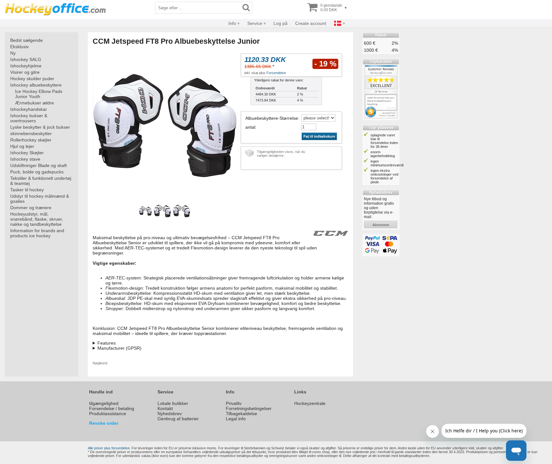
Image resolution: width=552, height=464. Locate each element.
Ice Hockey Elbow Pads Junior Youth (38, 94)
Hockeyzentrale (310, 403)
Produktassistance (107, 413)
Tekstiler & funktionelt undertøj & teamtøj (40, 181)
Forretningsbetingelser (249, 408)
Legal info (236, 418)
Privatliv (233, 403)
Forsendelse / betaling (111, 408)
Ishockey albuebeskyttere (36, 84)
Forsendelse (276, 73)
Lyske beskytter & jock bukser (40, 127)
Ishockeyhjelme (26, 65)
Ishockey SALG (25, 59)
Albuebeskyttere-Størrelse (271, 118)
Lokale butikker (172, 403)
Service (254, 23)
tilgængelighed (104, 403)
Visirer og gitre (25, 72)
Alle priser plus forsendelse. (109, 448)
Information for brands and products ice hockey (37, 233)
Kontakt (165, 408)
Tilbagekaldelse (241, 413)
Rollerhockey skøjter (30, 139)
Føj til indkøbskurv (319, 136)
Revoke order (103, 423)
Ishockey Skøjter (27, 152)
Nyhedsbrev (169, 413)
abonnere (380, 225)
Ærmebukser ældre (34, 102)
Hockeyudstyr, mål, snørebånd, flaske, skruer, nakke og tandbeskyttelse (36, 219)
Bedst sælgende (26, 40)
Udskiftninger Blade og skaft (38, 165)
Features (106, 343)
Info (232, 23)
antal (250, 127)
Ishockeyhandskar (28, 109)
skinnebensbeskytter (31, 133)
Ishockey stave (25, 159)
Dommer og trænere (30, 207)
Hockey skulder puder (32, 78)
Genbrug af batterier (178, 418)
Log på (280, 23)
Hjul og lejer (22, 146)
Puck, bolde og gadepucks (37, 171)
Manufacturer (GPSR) (119, 348)
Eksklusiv (19, 46)
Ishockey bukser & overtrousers (28, 118)
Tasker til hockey (27, 189)
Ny (13, 53)
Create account (310, 23)
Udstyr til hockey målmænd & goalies (39, 199)
